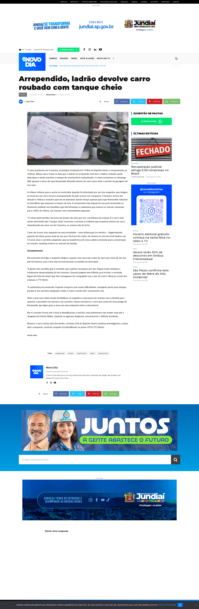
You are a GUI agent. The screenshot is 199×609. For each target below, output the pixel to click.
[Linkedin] (95, 50)
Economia (134, 163)
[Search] (175, 459)
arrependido (60, 353)
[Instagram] (90, 50)
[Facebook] (84, 50)
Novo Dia (30, 102)
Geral (23, 94)
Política (135, 231)
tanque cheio (103, 353)
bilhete (70, 353)
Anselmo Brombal (137, 177)
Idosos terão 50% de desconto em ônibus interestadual (148, 255)
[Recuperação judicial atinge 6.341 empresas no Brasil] (151, 149)
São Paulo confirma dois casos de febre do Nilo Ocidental (151, 274)
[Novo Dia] (21, 102)
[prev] (174, 65)
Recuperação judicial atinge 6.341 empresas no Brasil (83, 66)
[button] (176, 58)
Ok (180, 605)
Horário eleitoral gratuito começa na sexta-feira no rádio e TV (151, 237)
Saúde (135, 267)
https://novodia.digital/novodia (57, 372)
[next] (178, 65)
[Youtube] (100, 50)
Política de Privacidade (166, 605)
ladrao (92, 353)
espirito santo (82, 353)
